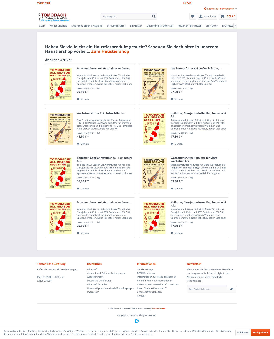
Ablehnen (242, 332)
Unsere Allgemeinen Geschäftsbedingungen (110, 288)
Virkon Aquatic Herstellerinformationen (158, 284)
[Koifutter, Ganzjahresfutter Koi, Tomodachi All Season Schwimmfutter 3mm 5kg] (154, 218)
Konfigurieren (260, 332)
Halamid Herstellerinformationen (154, 280)
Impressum (93, 291)
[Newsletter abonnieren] (232, 289)
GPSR (187, 3)
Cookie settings (145, 269)
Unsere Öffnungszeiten (149, 291)
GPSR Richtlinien (146, 272)
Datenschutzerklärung (99, 280)
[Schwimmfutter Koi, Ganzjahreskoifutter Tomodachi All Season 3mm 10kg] (60, 218)
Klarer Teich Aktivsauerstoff (151, 288)
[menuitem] (219, 9)
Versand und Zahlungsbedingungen (106, 272)
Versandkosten (158, 308)
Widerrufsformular (97, 284)
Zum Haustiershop (110, 51)
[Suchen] (153, 16)
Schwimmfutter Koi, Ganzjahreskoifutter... (104, 68)
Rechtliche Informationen (220, 8)
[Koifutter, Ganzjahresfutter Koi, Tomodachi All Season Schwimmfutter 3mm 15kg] (60, 173)
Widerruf (43, 3)
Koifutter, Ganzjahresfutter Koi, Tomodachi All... (198, 115)
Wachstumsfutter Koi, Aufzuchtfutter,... (196, 68)
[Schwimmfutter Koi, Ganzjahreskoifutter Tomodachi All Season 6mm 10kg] (60, 84)
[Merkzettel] (192, 16)
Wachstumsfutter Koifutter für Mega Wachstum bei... (194, 159)
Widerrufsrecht (95, 276)
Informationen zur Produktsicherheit (156, 276)
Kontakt (141, 295)
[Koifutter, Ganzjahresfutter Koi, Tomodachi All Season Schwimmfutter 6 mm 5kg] (154, 129)
